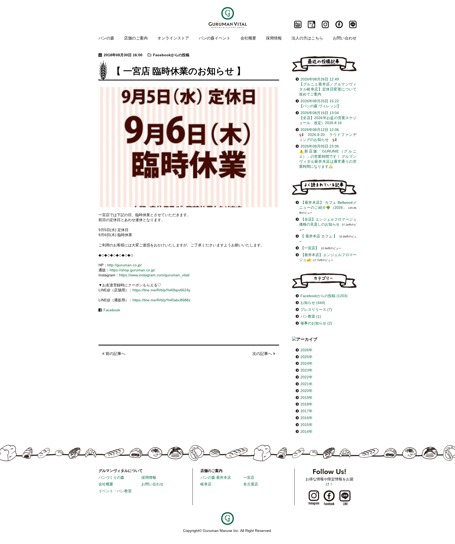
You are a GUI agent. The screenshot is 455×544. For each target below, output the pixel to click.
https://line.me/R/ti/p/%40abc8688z (161, 300)
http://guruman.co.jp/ (124, 265)
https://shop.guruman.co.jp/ (132, 270)
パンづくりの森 (111, 478)
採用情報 (274, 37)
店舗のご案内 (136, 37)
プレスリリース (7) (316, 310)
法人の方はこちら (307, 37)
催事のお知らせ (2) (316, 323)
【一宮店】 (309, 248)
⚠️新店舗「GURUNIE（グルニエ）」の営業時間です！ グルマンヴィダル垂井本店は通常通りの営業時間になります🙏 (328, 156)
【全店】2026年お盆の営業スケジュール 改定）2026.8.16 (328, 118)
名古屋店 (250, 484)
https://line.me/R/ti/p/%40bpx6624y (161, 290)
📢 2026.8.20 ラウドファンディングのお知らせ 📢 (328, 135)
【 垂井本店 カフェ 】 (318, 236)
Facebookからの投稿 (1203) (324, 296)
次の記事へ (262, 353)
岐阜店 (205, 484)
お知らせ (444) (312, 303)
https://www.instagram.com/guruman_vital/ (154, 275)
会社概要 (248, 37)
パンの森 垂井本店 (215, 478)
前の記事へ (115, 353)
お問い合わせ (345, 37)
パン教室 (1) (310, 316)
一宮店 (248, 478)
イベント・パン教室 (115, 491)
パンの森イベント (214, 37)
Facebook (111, 310)
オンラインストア (173, 37)
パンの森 (106, 37)
